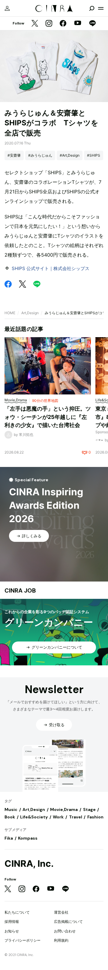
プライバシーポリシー (22, 940)
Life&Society (34, 817)
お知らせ (11, 931)
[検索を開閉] (91, 8)
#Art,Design (70, 155)
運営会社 (61, 912)
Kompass (28, 838)
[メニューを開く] (100, 8)
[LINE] (92, 23)
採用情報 (11, 921)
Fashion (95, 817)
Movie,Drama (64, 809)
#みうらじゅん (40, 155)
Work (58, 817)
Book (9, 817)
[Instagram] (49, 23)
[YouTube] (78, 23)
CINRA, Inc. (29, 863)
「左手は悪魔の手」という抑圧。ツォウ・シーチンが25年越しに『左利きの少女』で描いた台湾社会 (47, 416)
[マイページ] (7, 8)
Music (10, 809)
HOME (9, 313)
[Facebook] (63, 23)
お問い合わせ (65, 931)
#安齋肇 (14, 155)
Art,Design (30, 313)
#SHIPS (93, 155)
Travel (75, 817)
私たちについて (17, 912)
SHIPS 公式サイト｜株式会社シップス (50, 268)
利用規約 (61, 940)
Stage (89, 809)
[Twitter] (35, 23)
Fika (8, 838)
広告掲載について (68, 921)
